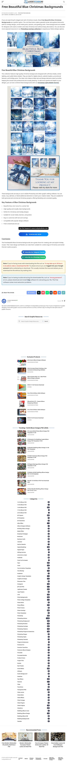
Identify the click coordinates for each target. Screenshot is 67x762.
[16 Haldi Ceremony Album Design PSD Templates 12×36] (21, 458)
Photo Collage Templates (33, 600)
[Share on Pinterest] (43, 292)
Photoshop (33, 615)
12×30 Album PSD (33, 505)
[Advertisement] (33, 340)
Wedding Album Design (33, 713)
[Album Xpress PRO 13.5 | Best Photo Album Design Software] (21, 379)
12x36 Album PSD (30, 434)
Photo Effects (33, 605)
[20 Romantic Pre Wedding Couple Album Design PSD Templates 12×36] (21, 442)
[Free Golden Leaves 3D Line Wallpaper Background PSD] (58, 736)
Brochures (33, 536)
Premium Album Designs (33, 650)
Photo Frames (33, 608)
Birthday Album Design (33, 528)
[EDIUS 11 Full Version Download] (21, 387)
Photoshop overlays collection (31, 29)
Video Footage (33, 700)
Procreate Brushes (33, 655)
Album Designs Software (32, 362)
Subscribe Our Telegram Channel (34, 252)
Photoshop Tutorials (33, 639)
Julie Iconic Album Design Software (36, 360)
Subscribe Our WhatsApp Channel (35, 257)
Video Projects (33, 705)
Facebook (33, 557)
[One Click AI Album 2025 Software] (21, 412)
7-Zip (28, 280)
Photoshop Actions (33, 618)
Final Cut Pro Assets (33, 560)
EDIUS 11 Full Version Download (35, 385)
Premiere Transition (33, 647)
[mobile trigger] (3, 2)
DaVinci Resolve (33, 544)
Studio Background (33, 674)
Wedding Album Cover (33, 711)
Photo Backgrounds (33, 597)
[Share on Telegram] (59, 292)
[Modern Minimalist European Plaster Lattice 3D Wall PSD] (25, 736)
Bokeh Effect (33, 531)
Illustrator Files (33, 581)
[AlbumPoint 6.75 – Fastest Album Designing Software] (21, 404)
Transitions (33, 687)
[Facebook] (64, 301)
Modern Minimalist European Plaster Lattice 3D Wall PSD (25, 744)
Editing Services (33, 552)
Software (29, 387)
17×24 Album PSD (33, 510)
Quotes (33, 663)
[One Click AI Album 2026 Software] (21, 395)
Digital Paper (33, 549)
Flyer (33, 563)
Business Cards (33, 539)
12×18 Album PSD (33, 502)
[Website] (62, 301)
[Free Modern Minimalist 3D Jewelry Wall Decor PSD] (9, 736)
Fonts (33, 565)
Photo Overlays (33, 610)
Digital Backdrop (33, 547)
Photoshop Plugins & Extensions (33, 631)
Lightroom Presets (33, 589)
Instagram (33, 584)
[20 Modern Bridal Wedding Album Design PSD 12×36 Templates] (21, 475)
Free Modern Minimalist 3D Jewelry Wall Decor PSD (9, 744)
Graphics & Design (33, 578)
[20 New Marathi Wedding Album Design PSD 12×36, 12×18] (21, 491)
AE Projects (33, 515)
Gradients (33, 573)
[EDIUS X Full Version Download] (21, 420)
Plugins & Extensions (33, 642)
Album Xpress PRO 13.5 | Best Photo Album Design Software (36, 377)
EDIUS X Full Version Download (35, 418)
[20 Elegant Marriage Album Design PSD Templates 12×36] (21, 466)
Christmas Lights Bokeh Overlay (48, 82)
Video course (33, 692)
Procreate (33, 652)
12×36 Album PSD (33, 507)
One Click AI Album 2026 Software (36, 393)
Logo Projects (33, 592)
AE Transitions (33, 520)
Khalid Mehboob (12, 300)
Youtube (33, 721)
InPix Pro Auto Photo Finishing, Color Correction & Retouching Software (37, 369)
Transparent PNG (33, 689)
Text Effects (33, 679)
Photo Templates (33, 613)
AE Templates (33, 518)
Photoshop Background (24, 13)
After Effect (33, 523)
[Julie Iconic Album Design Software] (21, 362)
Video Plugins (33, 703)
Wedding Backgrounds (33, 718)
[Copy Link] (63, 292)
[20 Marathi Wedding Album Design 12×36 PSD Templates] (21, 450)
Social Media (33, 668)
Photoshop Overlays (33, 626)
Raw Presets (33, 666)
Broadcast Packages (33, 534)
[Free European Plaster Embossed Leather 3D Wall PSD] (41, 736)
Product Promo (33, 658)
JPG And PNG (33, 586)
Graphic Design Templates (33, 576)
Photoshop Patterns (33, 629)
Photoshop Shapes (33, 634)
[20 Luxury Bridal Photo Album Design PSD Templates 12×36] (21, 433)
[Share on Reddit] (55, 292)
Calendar (33, 542)
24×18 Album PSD (33, 513)
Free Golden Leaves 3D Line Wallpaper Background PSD (58, 744)
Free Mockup (33, 571)
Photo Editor (30, 372)
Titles (33, 684)
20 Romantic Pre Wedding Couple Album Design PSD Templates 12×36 (38, 440)
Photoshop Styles (33, 637)
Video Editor (33, 695)
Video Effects (33, 697)
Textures (33, 681)
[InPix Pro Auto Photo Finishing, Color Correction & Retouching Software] (21, 371)
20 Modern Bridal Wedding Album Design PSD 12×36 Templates (38, 473)
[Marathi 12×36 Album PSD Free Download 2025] (21, 483)
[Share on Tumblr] (51, 292)
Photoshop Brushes (33, 623)
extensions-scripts (33, 555)
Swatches (33, 676)
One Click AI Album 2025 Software (36, 409)
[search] (64, 2)
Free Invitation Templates (33, 568)
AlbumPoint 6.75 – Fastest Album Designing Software (36, 402)
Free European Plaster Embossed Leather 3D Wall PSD (41, 744)
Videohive (33, 708)
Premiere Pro (33, 644)
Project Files (33, 660)
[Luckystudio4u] (33, 2)
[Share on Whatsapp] (47, 292)
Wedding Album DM (33, 716)
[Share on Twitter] (39, 292)
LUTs (33, 594)
